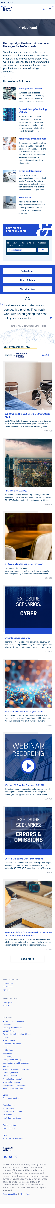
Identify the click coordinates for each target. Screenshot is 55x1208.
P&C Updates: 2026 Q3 (16, 491)
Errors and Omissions (30, 171)
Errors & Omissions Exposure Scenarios (24, 859)
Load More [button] (27, 959)
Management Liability (30, 88)
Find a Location (27, 289)
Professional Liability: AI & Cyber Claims (24, 712)
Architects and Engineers (32, 139)
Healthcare (25, 197)
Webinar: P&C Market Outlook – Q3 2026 (24, 785)
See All (45, 355)
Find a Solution (27, 280)
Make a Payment (7, 2)
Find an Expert (27, 271)
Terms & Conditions (10, 1194)
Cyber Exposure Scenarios (17, 638)
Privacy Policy (25, 1194)
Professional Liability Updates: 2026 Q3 (24, 564)
